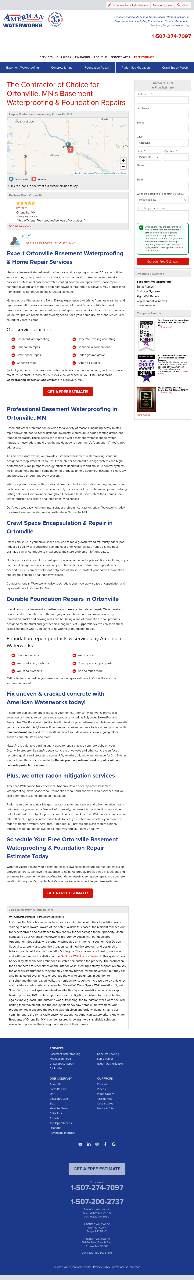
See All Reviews (20, 226)
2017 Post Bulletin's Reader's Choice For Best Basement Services (173, 358)
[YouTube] (80, 1144)
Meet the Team (59, 1108)
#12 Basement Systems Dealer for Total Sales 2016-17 (173, 389)
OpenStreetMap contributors (114, 173)
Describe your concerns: (151, 208)
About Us (55, 1084)
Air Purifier (56, 1068)
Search (185, 5)
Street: (141, 122)
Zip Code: (170, 151)
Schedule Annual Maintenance (131, 5)
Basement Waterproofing (22, 67)
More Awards (143, 415)
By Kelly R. (23, 208)
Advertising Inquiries (62, 1133)
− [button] (123, 166)
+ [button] (123, 160)
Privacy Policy (101, 1267)
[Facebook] (105, 1144)
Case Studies (105, 1103)
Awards (54, 1118)
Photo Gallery (105, 1094)
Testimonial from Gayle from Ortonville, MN (50, 243)
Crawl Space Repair (175, 67)
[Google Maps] (113, 1144)
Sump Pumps (105, 1059)
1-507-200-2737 (97, 1202)
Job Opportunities (61, 1123)
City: (140, 137)
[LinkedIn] (88, 1144)
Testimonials (104, 1099)
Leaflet (78, 173)
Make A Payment (163, 5)
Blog (52, 1103)
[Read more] (166, 327)
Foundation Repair (97, 67)
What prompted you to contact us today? (160, 194)
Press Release (58, 1089)
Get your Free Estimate (162, 261)
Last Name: (144, 108)
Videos (101, 1089)
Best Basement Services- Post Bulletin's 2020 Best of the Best (173, 323)
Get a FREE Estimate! (67, 392)
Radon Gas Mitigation (136, 67)
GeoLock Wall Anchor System (80, 956)
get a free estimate (97, 1168)
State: (141, 151)
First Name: (144, 94)
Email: (141, 179)
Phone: (142, 165)
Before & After (105, 1108)
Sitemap (135, 1267)
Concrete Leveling (108, 1054)
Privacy (154, 250)
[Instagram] (97, 1144)
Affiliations (56, 1113)
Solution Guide (59, 1099)
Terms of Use (120, 1267)
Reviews (102, 1084)
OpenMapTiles (92, 173)
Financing (55, 1128)
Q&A (53, 1094)
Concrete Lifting (62, 67)
